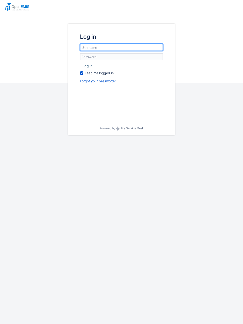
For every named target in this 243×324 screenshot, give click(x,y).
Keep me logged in (99, 73)
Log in (88, 66)
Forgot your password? (98, 81)
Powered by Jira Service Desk (121, 128)
